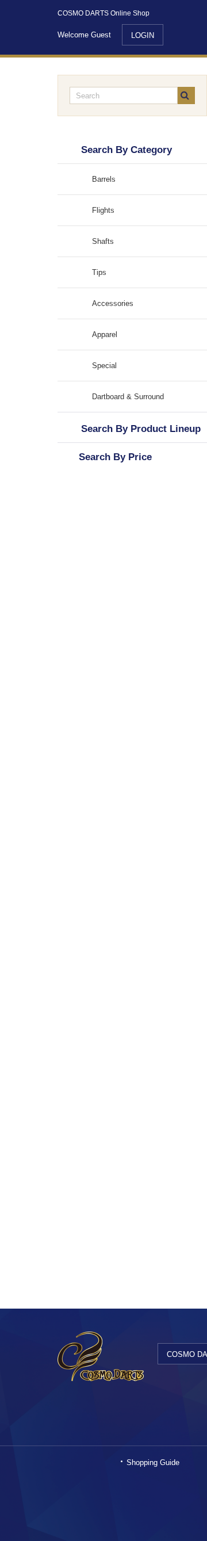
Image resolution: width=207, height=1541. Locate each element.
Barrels (104, 179)
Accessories (112, 303)
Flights (103, 210)
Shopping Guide (152, 1462)
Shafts (103, 241)
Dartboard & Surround (128, 396)
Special (104, 365)
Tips (99, 272)
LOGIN (142, 35)
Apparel (104, 334)
